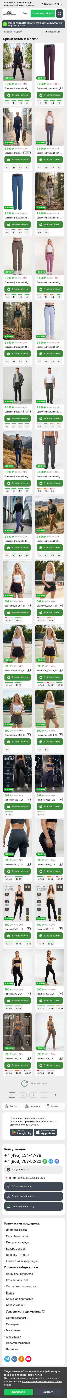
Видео (10, 1292)
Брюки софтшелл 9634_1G (18, 347)
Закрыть (48, 1391)
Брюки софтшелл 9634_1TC (50, 153)
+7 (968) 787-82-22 (22, 1161)
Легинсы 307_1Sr (13, 1058)
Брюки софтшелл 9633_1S (18, 541)
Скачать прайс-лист (23, 1196)
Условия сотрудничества (23, 1311)
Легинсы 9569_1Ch (14, 929)
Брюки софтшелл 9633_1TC (50, 476)
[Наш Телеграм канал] (7, 1359)
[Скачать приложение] (21, 1132)
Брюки (54, 1106)
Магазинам (13, 1330)
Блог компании (15, 1305)
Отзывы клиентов (17, 1280)
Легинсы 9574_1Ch (46, 864)
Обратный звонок (21, 1186)
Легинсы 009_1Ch (45, 929)
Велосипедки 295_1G (47, 670)
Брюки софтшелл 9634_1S (18, 218)
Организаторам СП (18, 1317)
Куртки (13, 1106)
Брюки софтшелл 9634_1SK (18, 282)
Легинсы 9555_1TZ (14, 864)
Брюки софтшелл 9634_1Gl (50, 347)
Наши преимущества (19, 1273)
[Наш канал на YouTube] (28, 1359)
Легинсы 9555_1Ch (14, 800)
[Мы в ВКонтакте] (14, 1359)
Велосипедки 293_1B (47, 735)
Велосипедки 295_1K (15, 670)
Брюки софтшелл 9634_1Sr (50, 218)
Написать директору (23, 1206)
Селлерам (12, 1324)
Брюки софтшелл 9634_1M (50, 282)
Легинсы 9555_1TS (46, 800)
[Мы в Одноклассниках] (21, 1359)
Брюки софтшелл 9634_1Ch (18, 88)
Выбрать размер (20, 95)
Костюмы (35, 1106)
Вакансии (12, 1349)
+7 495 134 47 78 (50, 4)
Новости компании (18, 1342)
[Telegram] (51, 1161)
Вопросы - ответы (17, 1254)
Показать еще (38, 1083)
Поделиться (54, 32)
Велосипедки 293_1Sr (15, 735)
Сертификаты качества (21, 1286)
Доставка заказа (16, 1229)
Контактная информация (22, 1261)
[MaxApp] (57, 1161)
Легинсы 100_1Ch (13, 994)
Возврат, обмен (16, 1248)
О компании (13, 1336)
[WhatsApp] (45, 1161)
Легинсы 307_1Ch (45, 994)
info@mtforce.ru (20, 1169)
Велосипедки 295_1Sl (15, 606)
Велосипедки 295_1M (47, 606)
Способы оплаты (17, 1236)
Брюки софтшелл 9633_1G (50, 541)
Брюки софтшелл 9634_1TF (50, 88)
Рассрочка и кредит (18, 1242)
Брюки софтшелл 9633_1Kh (50, 412)
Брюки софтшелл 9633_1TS (18, 476)
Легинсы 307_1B (45, 1058)
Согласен (18, 1391)
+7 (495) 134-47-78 (22, 1155)
